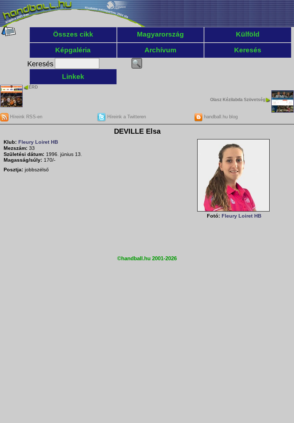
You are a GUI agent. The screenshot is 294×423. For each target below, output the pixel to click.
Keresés (247, 50)
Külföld (248, 34)
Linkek (73, 76)
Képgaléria (73, 50)
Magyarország (160, 34)
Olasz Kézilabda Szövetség (237, 99)
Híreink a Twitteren (126, 116)
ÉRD (33, 87)
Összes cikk (73, 34)
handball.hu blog (220, 116)
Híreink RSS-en (25, 116)
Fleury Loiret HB (38, 142)
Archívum (160, 50)
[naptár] (8, 34)
